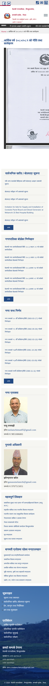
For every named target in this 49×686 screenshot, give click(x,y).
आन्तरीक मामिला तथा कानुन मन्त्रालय (16, 563)
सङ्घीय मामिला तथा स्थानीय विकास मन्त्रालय (18, 510)
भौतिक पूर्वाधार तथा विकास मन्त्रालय (15, 576)
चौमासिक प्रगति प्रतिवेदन (14, 629)
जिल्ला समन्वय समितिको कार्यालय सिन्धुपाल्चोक (19, 526)
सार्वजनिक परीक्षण (11, 637)
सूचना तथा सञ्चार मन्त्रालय (13, 539)
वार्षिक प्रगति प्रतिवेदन (13, 625)
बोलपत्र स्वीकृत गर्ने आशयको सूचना (16, 192)
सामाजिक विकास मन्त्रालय (12, 559)
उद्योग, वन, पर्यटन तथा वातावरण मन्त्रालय (17, 580)
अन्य (8, 227)
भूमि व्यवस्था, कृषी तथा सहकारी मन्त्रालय (17, 572)
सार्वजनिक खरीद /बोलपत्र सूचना (17, 602)
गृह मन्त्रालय (8, 535)
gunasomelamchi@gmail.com (22, 482)
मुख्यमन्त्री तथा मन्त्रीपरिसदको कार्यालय (17, 555)
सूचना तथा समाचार (11, 598)
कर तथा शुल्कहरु (11, 610)
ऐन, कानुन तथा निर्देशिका (14, 606)
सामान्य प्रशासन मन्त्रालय (12, 530)
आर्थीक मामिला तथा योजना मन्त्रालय (15, 568)
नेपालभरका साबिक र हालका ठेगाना (15, 518)
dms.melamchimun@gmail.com (20, 667)
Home (3, 31)
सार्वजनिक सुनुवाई (11, 633)
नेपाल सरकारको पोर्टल (11, 522)
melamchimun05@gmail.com (22, 430)
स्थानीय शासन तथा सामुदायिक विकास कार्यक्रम (19, 514)
